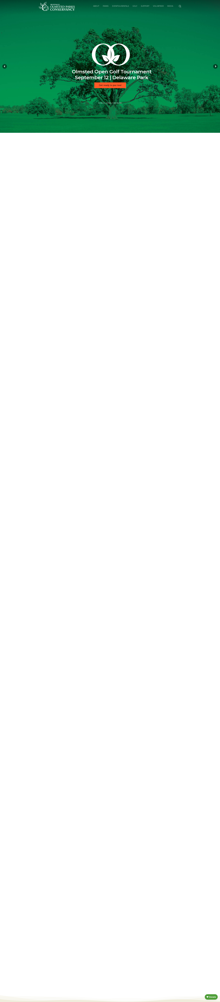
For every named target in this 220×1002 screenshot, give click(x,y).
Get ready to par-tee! (110, 85)
